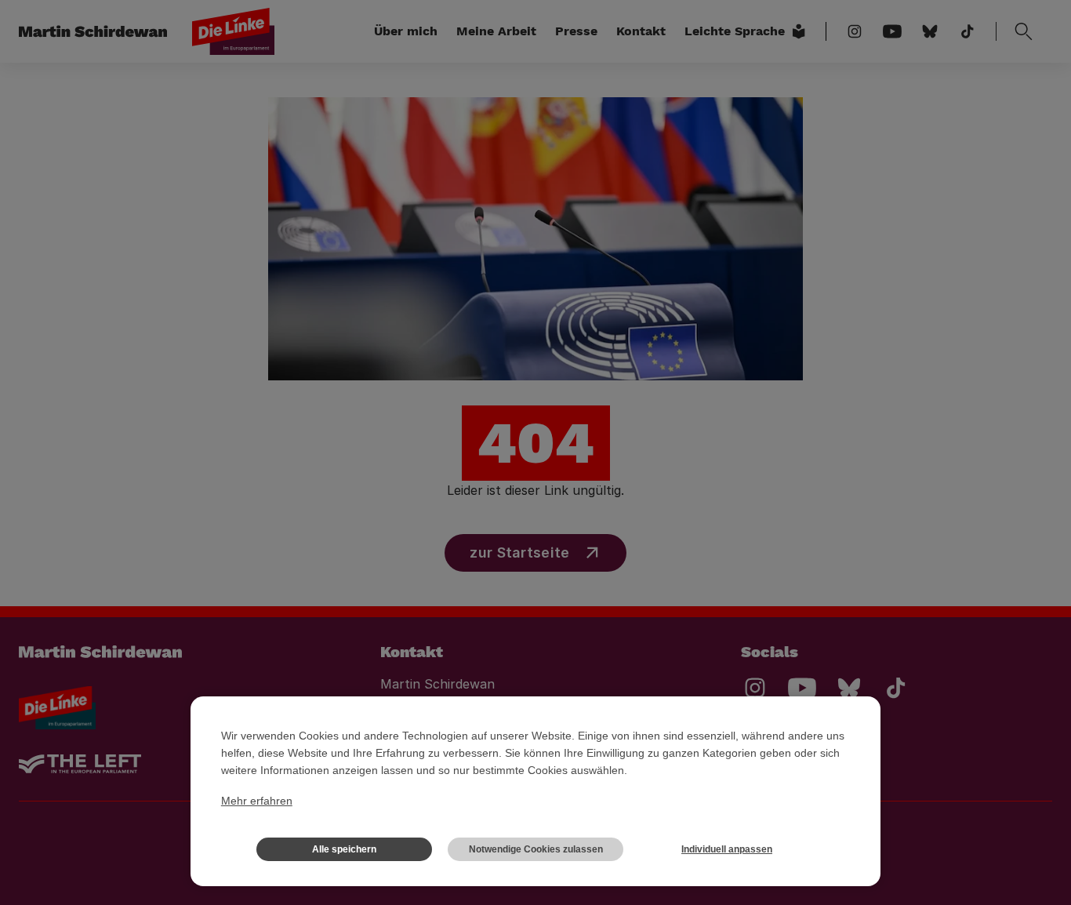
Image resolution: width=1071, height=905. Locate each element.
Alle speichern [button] (344, 849)
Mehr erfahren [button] (256, 800)
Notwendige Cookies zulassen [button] (536, 849)
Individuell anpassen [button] (726, 849)
